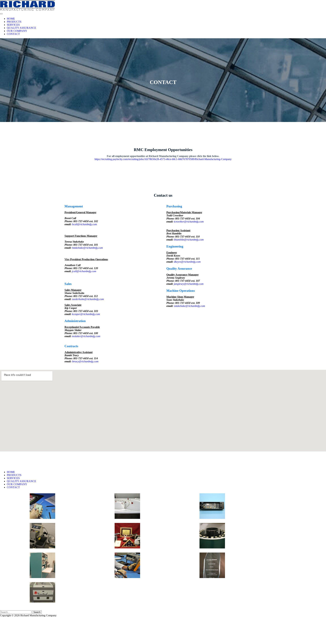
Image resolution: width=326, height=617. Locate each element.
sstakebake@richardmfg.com (189, 306)
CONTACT (13, 33)
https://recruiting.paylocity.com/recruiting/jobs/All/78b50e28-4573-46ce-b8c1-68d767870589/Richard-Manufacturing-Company (163, 159)
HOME (11, 18)
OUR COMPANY (17, 30)
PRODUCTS (14, 21)
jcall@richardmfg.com (84, 271)
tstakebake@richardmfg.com (87, 247)
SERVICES (13, 24)
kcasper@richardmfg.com (86, 314)
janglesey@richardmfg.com (189, 283)
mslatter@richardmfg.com (86, 336)
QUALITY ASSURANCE (21, 27)
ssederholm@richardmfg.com (88, 299)
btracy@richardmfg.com (85, 361)
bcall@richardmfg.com (84, 224)
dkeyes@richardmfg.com (187, 261)
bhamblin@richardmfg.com (189, 239)
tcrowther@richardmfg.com (189, 221)
